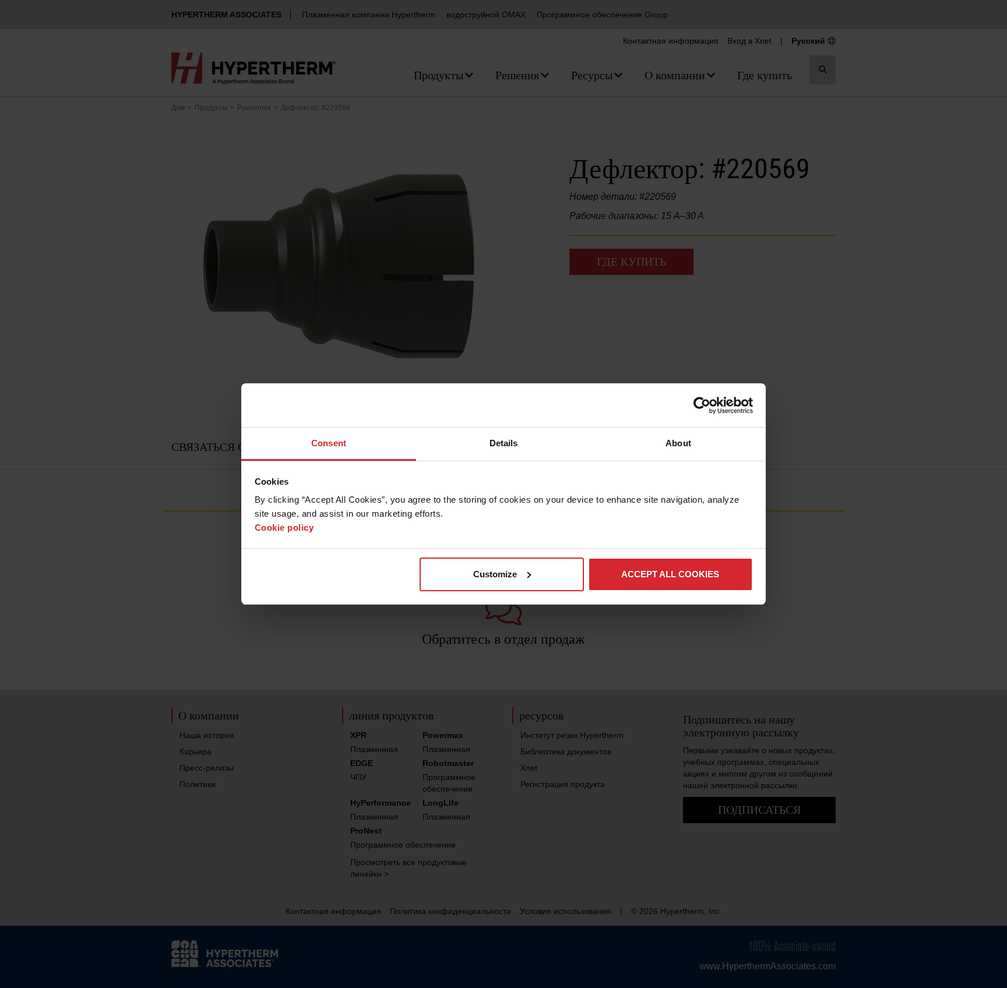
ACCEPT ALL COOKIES (670, 574)
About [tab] (678, 443)
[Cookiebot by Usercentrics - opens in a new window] (702, 405)
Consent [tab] (328, 443)
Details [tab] (504, 443)
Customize (495, 574)
